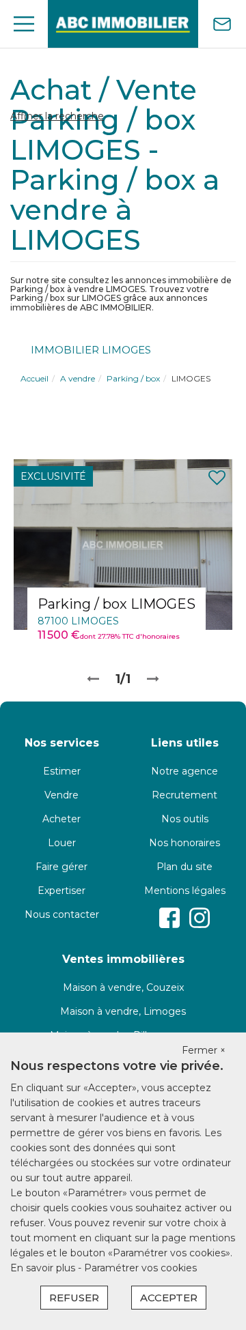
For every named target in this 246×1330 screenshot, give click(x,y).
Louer (62, 843)
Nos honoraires (184, 843)
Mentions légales (185, 890)
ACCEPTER (168, 1297)
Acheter (61, 819)
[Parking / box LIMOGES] (123, 543)
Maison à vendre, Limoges (123, 1011)
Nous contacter (62, 914)
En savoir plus (44, 1268)
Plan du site (184, 867)
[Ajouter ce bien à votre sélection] (217, 477)
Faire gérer (61, 867)
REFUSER (74, 1297)
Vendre (61, 795)
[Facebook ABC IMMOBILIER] (169, 918)
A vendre (77, 378)
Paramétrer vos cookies (140, 1268)
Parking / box (133, 378)
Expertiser (61, 890)
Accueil (34, 378)
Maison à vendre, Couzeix (123, 987)
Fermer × (204, 1050)
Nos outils (184, 819)
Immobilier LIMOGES (91, 349)
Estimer (62, 771)
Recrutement (184, 795)
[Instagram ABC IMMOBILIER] (199, 918)
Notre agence (184, 771)
